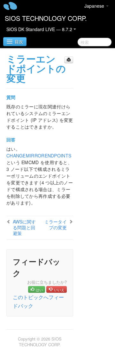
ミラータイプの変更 (55, 224)
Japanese (94, 6)
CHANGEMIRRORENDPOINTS (38, 155)
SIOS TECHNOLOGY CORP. (46, 18)
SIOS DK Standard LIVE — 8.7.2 (39, 29)
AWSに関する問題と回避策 (24, 227)
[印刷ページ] (68, 59)
